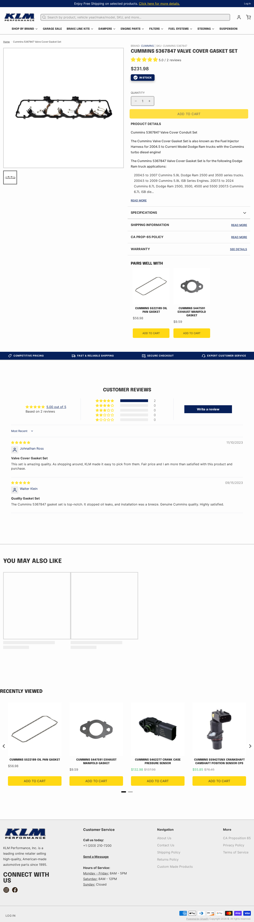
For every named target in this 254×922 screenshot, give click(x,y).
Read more (239, 225)
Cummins (148, 45)
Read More (139, 200)
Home (6, 41)
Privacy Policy (233, 845)
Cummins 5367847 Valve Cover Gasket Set (37, 41)
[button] (145, 60)
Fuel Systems (178, 29)
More (227, 829)
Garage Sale (52, 29)
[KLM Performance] (19, 17)
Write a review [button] (208, 409)
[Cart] (247, 17)
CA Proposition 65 (237, 838)
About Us (164, 838)
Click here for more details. (159, 4)
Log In (247, 3)
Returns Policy (168, 859)
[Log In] (237, 17)
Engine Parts (130, 29)
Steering (204, 29)
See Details (238, 249)
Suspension (228, 29)
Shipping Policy (168, 852)
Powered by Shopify (197, 918)
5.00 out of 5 (56, 407)
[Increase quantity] (149, 101)
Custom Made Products (175, 867)
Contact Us (165, 845)
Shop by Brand (23, 29)
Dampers (105, 29)
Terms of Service (235, 852)
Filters (154, 29)
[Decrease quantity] (135, 101)
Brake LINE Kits (78, 29)
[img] (20, 442)
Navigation (165, 829)
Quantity (138, 92)
